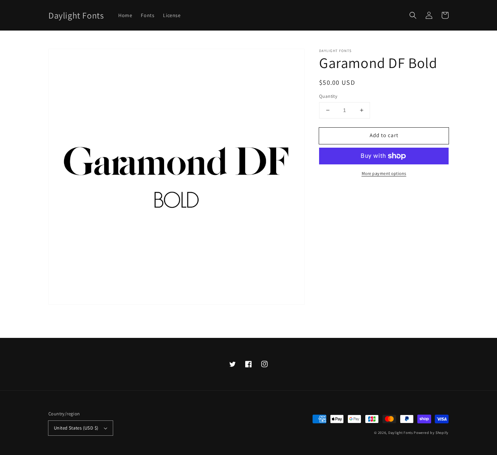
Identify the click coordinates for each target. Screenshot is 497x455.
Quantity (328, 96)
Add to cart (384, 135)
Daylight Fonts (400, 432)
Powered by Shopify (431, 432)
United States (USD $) (76, 428)
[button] (413, 15)
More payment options (384, 173)
